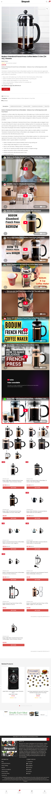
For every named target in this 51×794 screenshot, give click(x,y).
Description (5, 106)
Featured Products (6, 763)
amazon (30, 771)
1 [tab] (19, 705)
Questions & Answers (37, 106)
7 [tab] (27, 705)
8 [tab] (28, 705)
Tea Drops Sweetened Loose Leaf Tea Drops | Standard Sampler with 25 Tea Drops (37, 692)
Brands (3, 767)
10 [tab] (31, 705)
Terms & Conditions (6, 769)
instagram (30, 765)
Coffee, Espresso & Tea (26, 98)
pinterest (30, 767)
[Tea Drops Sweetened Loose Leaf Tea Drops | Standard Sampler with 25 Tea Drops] (37, 678)
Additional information (16, 106)
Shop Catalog (5, 765)
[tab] (5, 106)
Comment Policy (5, 773)
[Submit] (48, 739)
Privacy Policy (5, 771)
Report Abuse (5, 100)
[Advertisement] (25, 726)
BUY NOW (13, 487)
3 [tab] (22, 705)
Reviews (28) (27, 106)
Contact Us (4, 775)
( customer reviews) (11, 63)
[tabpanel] (13, 685)
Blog (3, 761)
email (29, 773)
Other (33, 98)
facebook (30, 761)
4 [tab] (23, 705)
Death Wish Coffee (13, 694)
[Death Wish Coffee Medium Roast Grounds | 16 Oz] (13, 678)
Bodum (6, 61)
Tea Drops (38, 694)
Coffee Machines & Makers (14, 98)
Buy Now (6, 89)
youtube (30, 763)
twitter (29, 769)
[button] (49, 1)
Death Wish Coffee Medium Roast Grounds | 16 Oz (13, 692)
